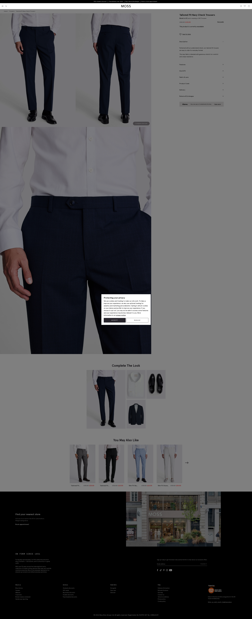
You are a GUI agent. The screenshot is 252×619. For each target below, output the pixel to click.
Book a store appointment (149, 1)
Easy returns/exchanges (132, 1)
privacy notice (121, 315)
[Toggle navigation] (2, 6)
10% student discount (100, 1)
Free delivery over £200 (116, 1)
